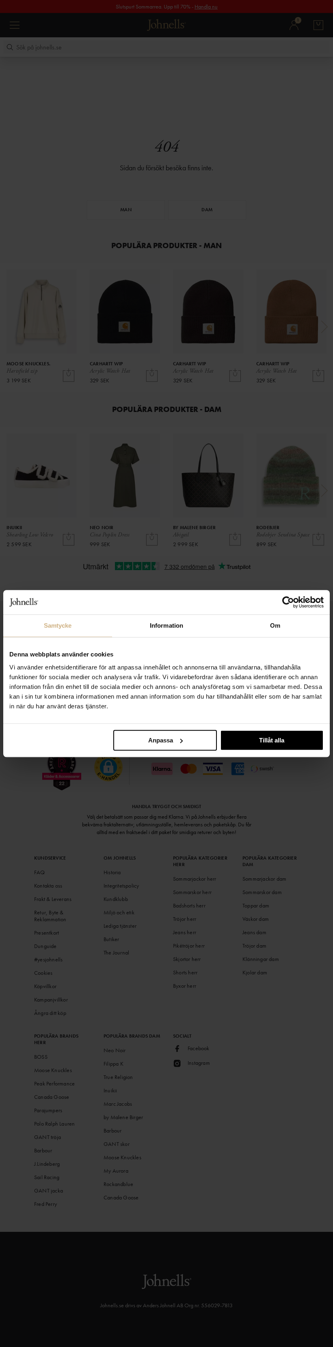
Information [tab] (166, 625)
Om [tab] (275, 625)
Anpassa (160, 740)
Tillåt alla (271, 740)
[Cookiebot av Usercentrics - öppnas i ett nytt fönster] (288, 602)
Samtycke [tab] (58, 625)
